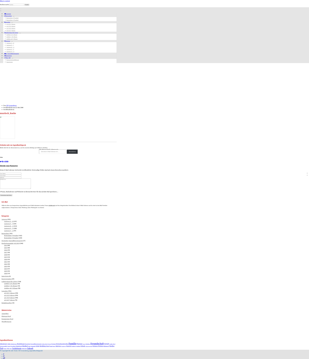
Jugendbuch (13, 346)
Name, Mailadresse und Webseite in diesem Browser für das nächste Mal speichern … (29, 192)
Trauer (5, 348)
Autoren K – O (10, 47)
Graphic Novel (112, 344)
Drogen (49, 344)
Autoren (8, 41)
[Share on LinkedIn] (6, 162)
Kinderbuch (19, 346)
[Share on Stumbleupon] (4, 162)
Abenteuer (3, 344)
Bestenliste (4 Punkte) (12, 20)
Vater (10, 348)
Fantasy (79, 344)
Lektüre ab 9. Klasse (12, 39)
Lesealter (7, 22)
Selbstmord (106, 346)
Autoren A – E (10, 43)
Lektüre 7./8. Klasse (11, 37)
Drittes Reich (45, 344)
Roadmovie (73, 346)
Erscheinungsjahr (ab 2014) (11, 243)
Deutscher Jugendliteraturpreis (12, 241)
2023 (5, 266)
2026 (5, 273)
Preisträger (63, 346)
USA (8, 348)
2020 (5, 259)
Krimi (29, 346)
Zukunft (30, 348)
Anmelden (5, 314)
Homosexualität (3, 346)
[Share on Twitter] (0, 162)
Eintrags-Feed (6, 316)
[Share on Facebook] (2, 162)
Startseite (8, 14)
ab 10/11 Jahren (10, 24)
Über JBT (8, 58)
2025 (5, 271)
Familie (72, 343)
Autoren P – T (10, 49)
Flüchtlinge (88, 344)
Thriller (112, 346)
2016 (5, 250)
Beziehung (21, 344)
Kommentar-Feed (7, 319)
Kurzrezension (7, 279)
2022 (5, 264)
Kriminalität (33, 346)
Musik (51, 346)
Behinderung (14, 344)
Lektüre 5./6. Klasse (11, 35)
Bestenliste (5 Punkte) (12, 18)
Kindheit (25, 346)
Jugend (9, 346)
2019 (5, 257)
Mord (47, 346)
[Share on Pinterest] (7, 162)
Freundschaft (97, 343)
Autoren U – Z (10, 51)
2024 (5, 269)
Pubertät (68, 346)
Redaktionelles (7, 303)
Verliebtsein (16, 348)
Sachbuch (78, 346)
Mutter (54, 346)
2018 (5, 255)
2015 (5, 248)
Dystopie (53, 344)
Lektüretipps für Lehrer (11, 33)
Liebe (37, 346)
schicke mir (52, 205)
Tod (1, 348)
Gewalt (106, 344)
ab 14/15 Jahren (10, 28)
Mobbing (43, 346)
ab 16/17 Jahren (10, 30)
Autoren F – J (10, 45)
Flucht (84, 344)
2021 (5, 262)
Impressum (9, 62)
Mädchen (58, 346)
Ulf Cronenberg (11, 105)
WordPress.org (6, 322)
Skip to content (5, 1)
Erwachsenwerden (62, 344)
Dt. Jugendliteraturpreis (12, 53)
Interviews (9, 56)
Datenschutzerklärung (12, 60)
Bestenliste (9, 16)
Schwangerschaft (89, 346)
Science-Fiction (98, 346)
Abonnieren (72, 151)
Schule (83, 346)
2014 (5, 245)
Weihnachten (24, 348)
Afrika (8, 344)
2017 (5, 252)
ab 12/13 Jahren (10, 26)
